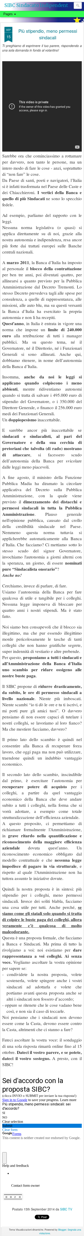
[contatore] (13, 1202)
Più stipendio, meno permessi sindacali (47, 34)
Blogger (62, 1229)
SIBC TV (66, 1209)
